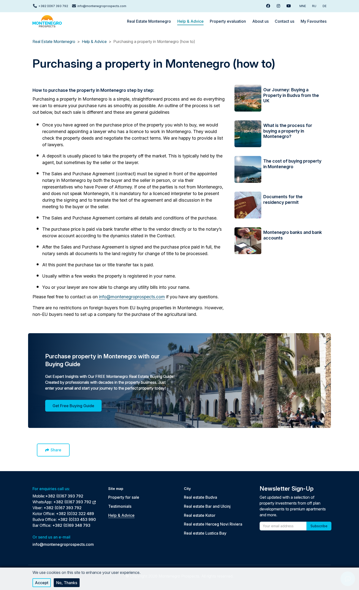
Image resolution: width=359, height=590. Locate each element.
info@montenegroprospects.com (132, 296)
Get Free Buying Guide (73, 405)
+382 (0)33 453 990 (77, 519)
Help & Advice (94, 41)
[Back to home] (47, 21)
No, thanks (66, 582)
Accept (41, 582)
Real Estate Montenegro (53, 41)
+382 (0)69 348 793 (71, 525)
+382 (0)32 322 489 (75, 513)
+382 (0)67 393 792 (64, 496)
